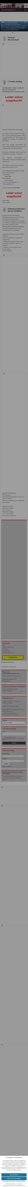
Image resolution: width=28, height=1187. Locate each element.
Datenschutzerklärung (10, 1183)
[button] (14, 1178)
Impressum (19, 1183)
